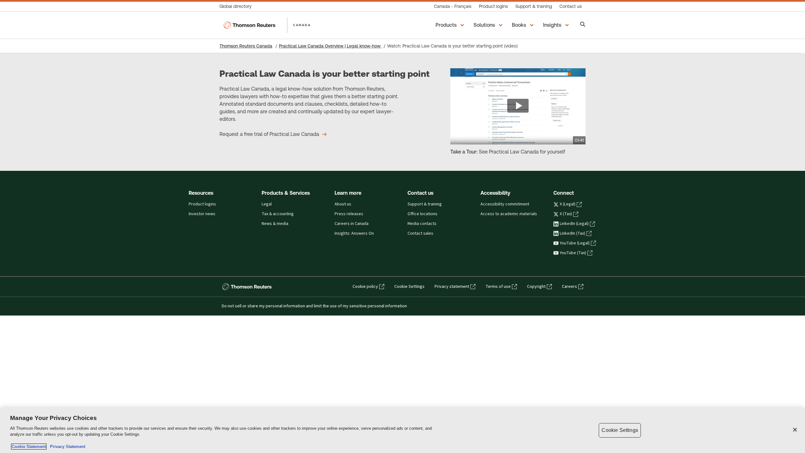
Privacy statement (452, 286)
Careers (569, 286)
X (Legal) (567, 204)
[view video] (518, 106)
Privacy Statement (66, 446)
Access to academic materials (508, 214)
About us (343, 204)
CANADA (302, 25)
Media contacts (422, 223)
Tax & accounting (278, 214)
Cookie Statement (29, 446)
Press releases (349, 214)
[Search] (582, 25)
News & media (275, 223)
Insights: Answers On (354, 233)
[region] (402, 430)
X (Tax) (566, 214)
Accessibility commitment (504, 204)
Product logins (202, 204)
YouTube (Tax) (573, 253)
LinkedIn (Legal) (574, 223)
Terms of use (498, 286)
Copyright (536, 286)
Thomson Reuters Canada (245, 45)
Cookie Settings (409, 286)
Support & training (425, 204)
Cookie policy (365, 286)
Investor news (202, 214)
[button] (451, 25)
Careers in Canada (352, 223)
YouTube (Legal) (575, 243)
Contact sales (420, 233)
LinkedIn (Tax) (572, 233)
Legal (267, 204)
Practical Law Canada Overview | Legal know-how (330, 45)
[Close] (795, 430)
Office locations (422, 214)
